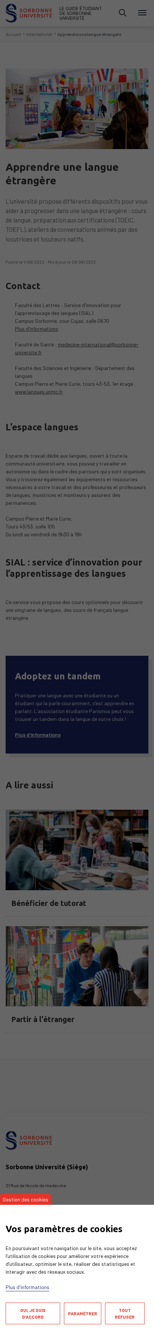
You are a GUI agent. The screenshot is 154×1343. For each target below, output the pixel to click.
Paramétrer (82, 1313)
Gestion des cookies (25, 1199)
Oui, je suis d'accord (33, 1313)
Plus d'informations (27, 1287)
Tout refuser (125, 1313)
